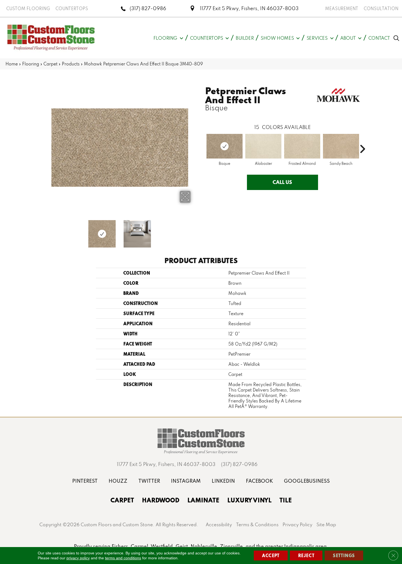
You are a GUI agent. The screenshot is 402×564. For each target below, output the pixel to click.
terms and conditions (123, 558)
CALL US (282, 182)
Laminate (203, 500)
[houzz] (118, 481)
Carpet (50, 64)
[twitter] (149, 481)
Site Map (326, 524)
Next (194, 231)
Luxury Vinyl (249, 500)
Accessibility (219, 524)
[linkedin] (223, 481)
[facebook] (259, 481)
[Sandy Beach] (341, 146)
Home (11, 64)
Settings (344, 555)
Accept (270, 555)
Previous (45, 231)
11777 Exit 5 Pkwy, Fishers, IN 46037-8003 (249, 8)
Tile (285, 500)
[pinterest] (85, 481)
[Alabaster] (263, 146)
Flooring (30, 64)
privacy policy (78, 558)
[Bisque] (224, 146)
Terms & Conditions (257, 524)
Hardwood (160, 500)
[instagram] (186, 481)
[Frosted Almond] (302, 146)
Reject (306, 555)
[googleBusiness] (307, 481)
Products (71, 64)
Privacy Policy (297, 524)
